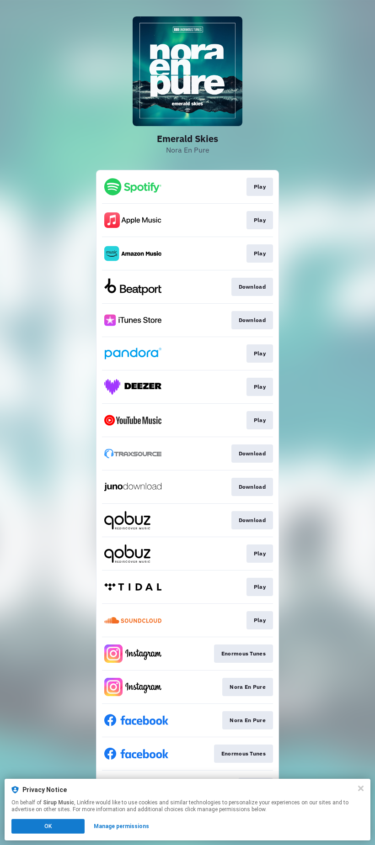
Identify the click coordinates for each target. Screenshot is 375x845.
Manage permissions (121, 826)
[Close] (361, 788)
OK (48, 826)
